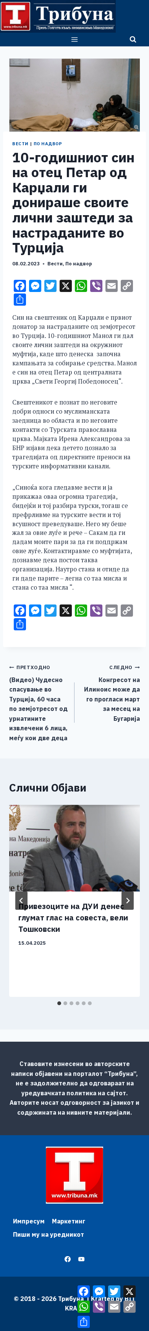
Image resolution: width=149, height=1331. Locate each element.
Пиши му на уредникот (48, 1234)
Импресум (29, 1221)
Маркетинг (68, 1221)
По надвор (48, 143)
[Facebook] (68, 1259)
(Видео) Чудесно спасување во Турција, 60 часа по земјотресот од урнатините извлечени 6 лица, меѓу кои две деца (38, 703)
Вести (20, 143)
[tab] (59, 1003)
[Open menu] (75, 39)
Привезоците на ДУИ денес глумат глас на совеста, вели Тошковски (73, 917)
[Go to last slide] (21, 901)
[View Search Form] (133, 39)
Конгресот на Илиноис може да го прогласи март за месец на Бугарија (112, 693)
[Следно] (127, 901)
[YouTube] (81, 1259)
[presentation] (74, 848)
